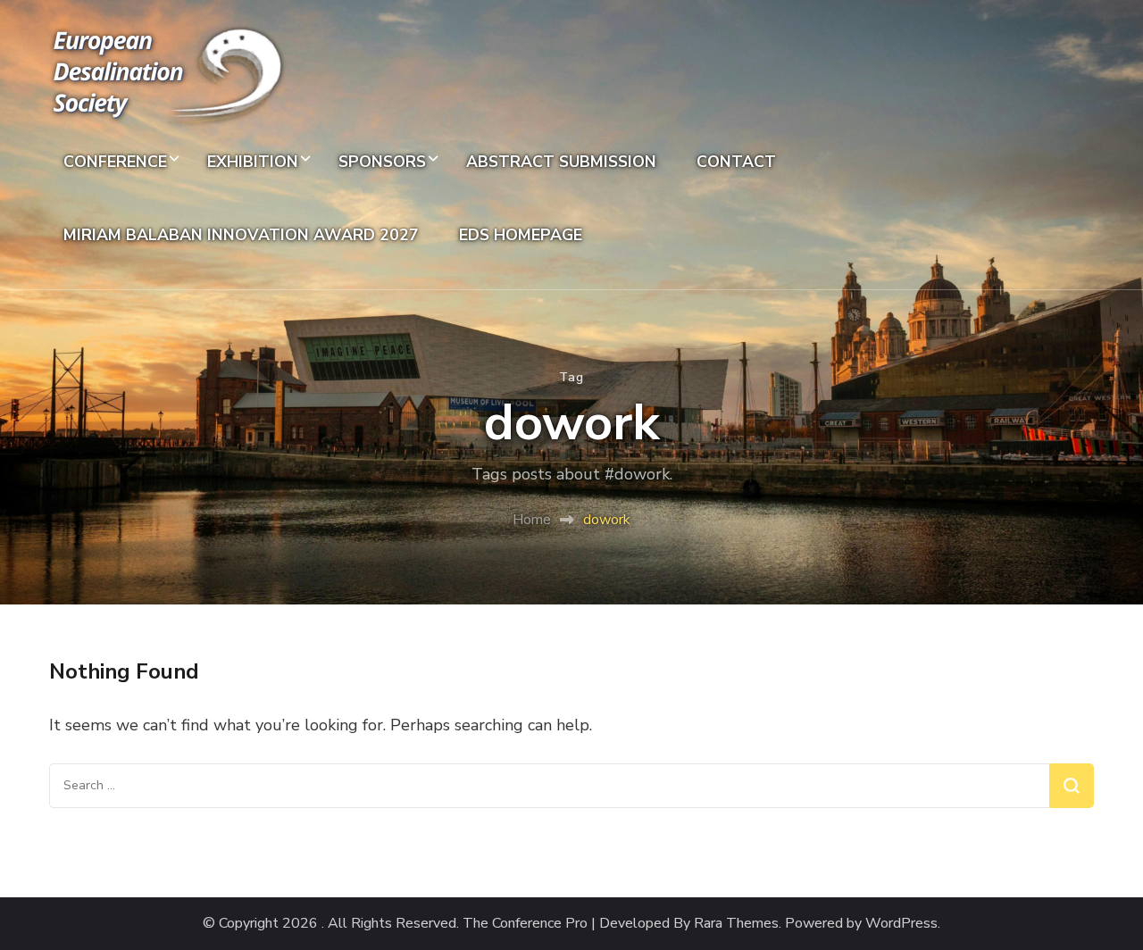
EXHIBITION (252, 161)
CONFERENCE (115, 161)
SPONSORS (382, 161)
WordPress (901, 923)
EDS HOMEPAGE (520, 235)
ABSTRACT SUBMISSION (561, 161)
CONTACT (736, 161)
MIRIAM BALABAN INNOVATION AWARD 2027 (241, 235)
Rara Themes (736, 923)
